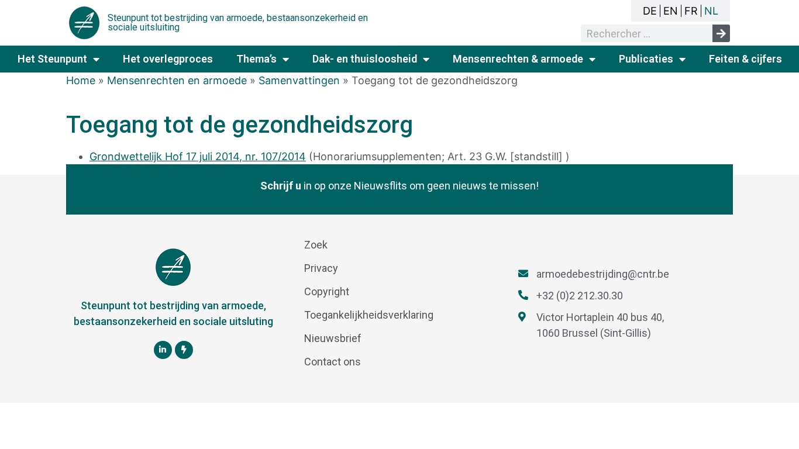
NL (711, 11)
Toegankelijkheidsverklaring (368, 315)
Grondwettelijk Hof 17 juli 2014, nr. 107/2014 (197, 156)
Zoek (316, 245)
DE (650, 11)
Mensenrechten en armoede (177, 80)
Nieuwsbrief (332, 338)
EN (670, 11)
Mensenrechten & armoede (518, 59)
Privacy (321, 268)
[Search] (721, 33)
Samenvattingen (299, 80)
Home (80, 80)
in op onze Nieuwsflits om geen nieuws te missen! (399, 185)
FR (691, 11)
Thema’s (256, 59)
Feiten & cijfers (745, 59)
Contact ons (332, 361)
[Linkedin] (163, 350)
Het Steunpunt (52, 59)
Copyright (326, 291)
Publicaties (646, 59)
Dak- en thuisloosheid (364, 59)
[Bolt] (184, 350)
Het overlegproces (168, 59)
